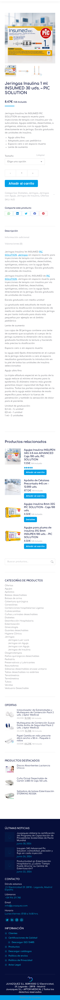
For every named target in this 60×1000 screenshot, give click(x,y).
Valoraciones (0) (13, 244)
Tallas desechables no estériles (22, 672)
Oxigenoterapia (13, 653)
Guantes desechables (16, 630)
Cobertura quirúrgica (16, 601)
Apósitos (9, 592)
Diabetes (23, 193)
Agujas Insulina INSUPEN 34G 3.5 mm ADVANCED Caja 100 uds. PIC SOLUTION (39, 455)
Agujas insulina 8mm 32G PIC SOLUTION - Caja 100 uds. (39, 507)
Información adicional (17, 237)
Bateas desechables (16, 595)
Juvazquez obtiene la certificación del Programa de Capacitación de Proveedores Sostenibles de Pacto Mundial (36, 837)
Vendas (9, 685)
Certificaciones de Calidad (22, 938)
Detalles (30, 519)
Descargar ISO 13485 (23, 942)
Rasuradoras (12, 666)
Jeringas (33, 193)
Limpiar (40, 155)
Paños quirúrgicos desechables (22, 656)
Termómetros (12, 679)
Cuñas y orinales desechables (21, 614)
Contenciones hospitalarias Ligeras (24, 608)
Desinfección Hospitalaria (19, 621)
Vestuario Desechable (17, 688)
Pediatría (10, 659)
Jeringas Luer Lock (18, 640)
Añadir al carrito (21, 183)
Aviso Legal (14, 965)
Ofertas (44, 196)
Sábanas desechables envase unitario (26, 669)
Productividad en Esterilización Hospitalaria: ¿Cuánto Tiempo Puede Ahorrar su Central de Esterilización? (34, 865)
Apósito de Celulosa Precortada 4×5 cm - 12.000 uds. (36, 483)
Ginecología (11, 627)
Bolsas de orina (13, 598)
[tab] (30, 229)
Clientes (12, 933)
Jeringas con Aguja (18, 646)
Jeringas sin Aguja (18, 643)
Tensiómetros (12, 675)
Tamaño (9, 156)
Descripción (11, 231)
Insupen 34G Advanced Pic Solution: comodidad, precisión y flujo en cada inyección (35, 850)
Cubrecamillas (12, 611)
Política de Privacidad (20, 960)
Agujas (8, 589)
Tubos (8, 682)
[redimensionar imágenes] (9, 837)
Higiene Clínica (13, 634)
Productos (14, 947)
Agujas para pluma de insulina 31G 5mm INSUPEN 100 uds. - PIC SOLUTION (38, 532)
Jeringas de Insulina (28, 196)
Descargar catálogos (20, 951)
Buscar (51, 562)
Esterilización (12, 624)
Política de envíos (18, 956)
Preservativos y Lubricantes (20, 662)
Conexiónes (11, 605)
